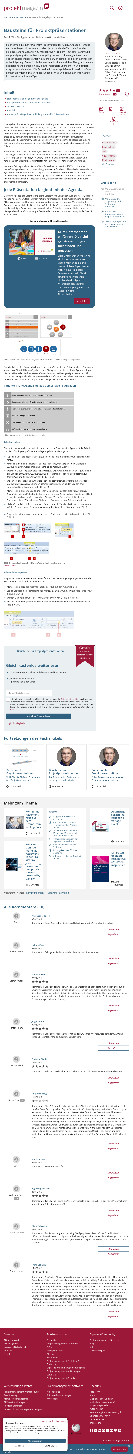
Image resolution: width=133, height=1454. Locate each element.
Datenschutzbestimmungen (53, 1421)
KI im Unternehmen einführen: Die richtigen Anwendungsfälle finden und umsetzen (73, 241)
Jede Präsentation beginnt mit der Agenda (27, 98)
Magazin (9, 1334)
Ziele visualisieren (15, 106)
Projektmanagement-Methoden (62, 1343)
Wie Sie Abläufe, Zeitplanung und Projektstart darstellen (113, 202)
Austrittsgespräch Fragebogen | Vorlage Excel (118, 818)
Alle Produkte (53, 1391)
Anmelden (113, 929)
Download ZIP (110, 109)
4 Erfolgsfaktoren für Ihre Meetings (65, 851)
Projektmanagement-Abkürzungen (64, 1371)
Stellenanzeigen (97, 1350)
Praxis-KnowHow (57, 1334)
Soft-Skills (51, 1374)
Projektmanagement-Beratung (104, 1340)
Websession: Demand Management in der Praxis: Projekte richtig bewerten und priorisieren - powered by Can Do (33, 861)
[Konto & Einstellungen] (120, 8)
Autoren (8, 1350)
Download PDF (113, 119)
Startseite (8, 17)
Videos (93, 1347)
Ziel (104, 151)
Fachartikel (21, 17)
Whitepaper (52, 1357)
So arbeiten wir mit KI (100, 1415)
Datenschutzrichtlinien (71, 699)
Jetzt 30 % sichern (119, 1449)
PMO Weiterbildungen (14, 1402)
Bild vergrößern (10, 565)
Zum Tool (119, 841)
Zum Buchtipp (118, 883)
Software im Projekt (58, 892)
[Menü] (127, 7)
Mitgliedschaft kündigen (101, 1398)
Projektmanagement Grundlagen (63, 1378)
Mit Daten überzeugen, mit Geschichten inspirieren (119, 859)
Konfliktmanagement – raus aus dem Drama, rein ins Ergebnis (33, 819)
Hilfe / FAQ (95, 1391)
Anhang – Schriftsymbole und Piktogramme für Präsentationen (38, 114)
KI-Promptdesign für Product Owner (67, 857)
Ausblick (11, 110)
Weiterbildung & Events (18, 1386)
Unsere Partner (97, 1419)
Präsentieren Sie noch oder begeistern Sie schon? (66, 840)
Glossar (50, 1354)
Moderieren (108, 160)
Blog (92, 1343)
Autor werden (96, 1408)
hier (12, 709)
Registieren (113, 934)
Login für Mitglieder (16, 723)
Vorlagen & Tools (55, 1350)
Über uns (95, 1386)
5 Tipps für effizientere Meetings (64, 818)
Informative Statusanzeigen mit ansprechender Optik (115, 214)
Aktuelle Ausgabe (12, 1340)
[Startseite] (26, 8)
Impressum (95, 1422)
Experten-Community (102, 1334)
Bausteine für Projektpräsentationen (20, 771)
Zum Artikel (15, 786)
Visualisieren (108, 155)
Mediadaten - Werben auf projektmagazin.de (102, 1404)
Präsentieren (108, 142)
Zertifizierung (10, 1395)
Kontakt (93, 1395)
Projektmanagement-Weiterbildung (21, 1391)
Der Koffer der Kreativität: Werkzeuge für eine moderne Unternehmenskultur (67, 833)
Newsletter (9, 1354)
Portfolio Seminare (13, 1405)
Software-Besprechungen (59, 1395)
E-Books (51, 1347)
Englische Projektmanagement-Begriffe (66, 1367)
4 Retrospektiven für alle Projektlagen (65, 845)
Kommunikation (35, 892)
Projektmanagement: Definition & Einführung (63, 1363)
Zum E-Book (34, 833)
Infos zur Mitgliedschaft (15, 1347)
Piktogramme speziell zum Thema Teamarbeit (29, 102)
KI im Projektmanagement (16, 1398)
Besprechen (108, 147)
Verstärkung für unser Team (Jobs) (106, 1412)
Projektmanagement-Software (65, 1386)
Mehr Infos (82, 301)
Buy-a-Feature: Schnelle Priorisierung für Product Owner (65, 825)
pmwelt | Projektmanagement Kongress (23, 1409)
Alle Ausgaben (11, 1343)
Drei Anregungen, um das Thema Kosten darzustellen (115, 224)
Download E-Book (122, 109)
